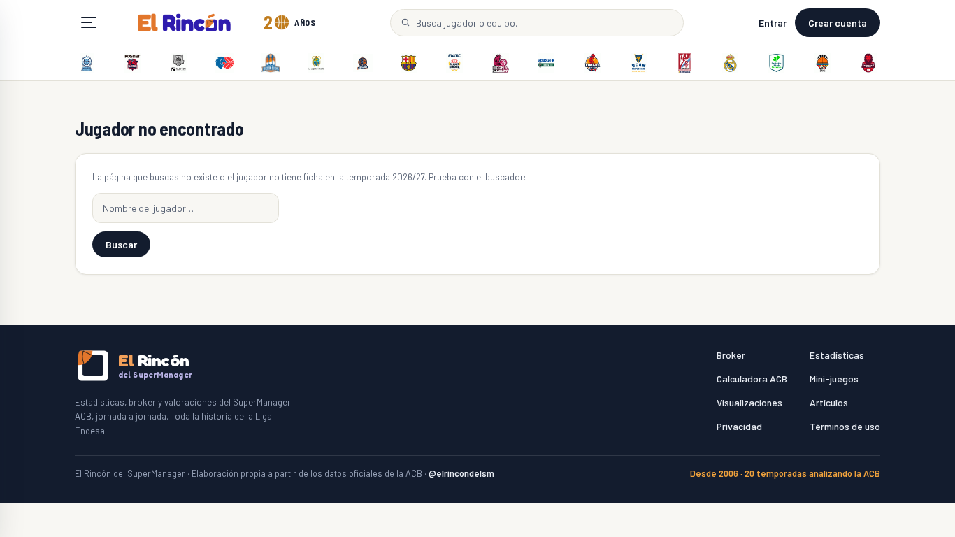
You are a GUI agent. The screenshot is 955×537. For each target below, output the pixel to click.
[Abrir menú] (89, 22)
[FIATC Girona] (454, 63)
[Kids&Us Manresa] (592, 63)
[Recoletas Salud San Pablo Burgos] (270, 63)
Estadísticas (837, 355)
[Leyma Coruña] (363, 63)
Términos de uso (845, 426)
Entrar (773, 23)
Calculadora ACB (752, 379)
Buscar (121, 244)
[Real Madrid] (730, 63)
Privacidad (739, 426)
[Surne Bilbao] (179, 63)
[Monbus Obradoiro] (684, 63)
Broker (731, 355)
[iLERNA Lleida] (500, 63)
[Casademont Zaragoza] (868, 63)
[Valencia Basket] (822, 63)
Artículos (829, 402)
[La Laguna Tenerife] (317, 63)
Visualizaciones (749, 402)
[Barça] (408, 63)
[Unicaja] (776, 63)
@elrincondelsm (461, 473)
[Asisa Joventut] (547, 63)
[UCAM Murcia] (638, 63)
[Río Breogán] (224, 63)
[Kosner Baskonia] (133, 63)
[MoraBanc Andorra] (87, 63)
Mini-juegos (834, 379)
